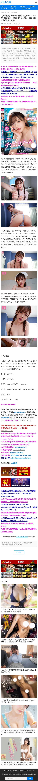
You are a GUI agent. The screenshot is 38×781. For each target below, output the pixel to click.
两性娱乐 (13, 8)
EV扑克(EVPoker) (10, 404)
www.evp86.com (19, 412)
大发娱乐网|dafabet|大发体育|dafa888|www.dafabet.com (21, 774)
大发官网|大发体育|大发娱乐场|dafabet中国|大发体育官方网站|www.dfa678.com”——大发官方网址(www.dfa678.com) (18, 493)
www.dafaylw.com (22, 537)
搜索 (30, 778)
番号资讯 (23, 6)
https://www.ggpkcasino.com (21, 458)
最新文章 (15, 770)
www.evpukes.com (16, 452)
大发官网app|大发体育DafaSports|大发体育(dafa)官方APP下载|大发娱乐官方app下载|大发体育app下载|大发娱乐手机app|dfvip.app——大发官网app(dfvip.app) (19, 74)
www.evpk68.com (19, 450)
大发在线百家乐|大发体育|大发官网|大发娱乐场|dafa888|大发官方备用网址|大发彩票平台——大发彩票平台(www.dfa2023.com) (19, 82)
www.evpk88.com (21, 447)
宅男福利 (13, 6)
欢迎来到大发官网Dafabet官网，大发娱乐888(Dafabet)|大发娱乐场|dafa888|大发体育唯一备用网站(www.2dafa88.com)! (19, 507)
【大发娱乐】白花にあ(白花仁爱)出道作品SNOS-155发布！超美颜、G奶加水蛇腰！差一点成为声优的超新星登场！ (18, 732)
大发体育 (14, 463)
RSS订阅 (31, 770)
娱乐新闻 (32, 6)
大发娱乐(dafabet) (24, 8)
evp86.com (5, 417)
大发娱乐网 (5, 2)
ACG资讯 (4, 8)
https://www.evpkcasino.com (21, 455)
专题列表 (8, 770)
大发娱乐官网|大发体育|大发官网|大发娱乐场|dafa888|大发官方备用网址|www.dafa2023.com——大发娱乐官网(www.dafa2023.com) (19, 90)
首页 (2, 6)
